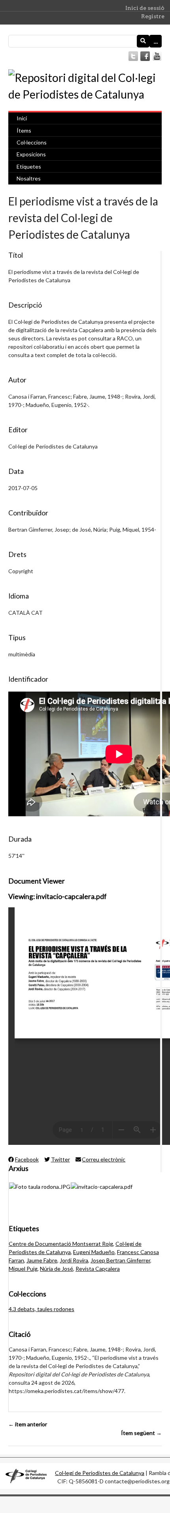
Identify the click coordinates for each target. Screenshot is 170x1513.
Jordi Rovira (74, 1260)
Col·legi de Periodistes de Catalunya (99, 1472)
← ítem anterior (27, 1424)
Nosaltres (29, 178)
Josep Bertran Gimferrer (120, 1260)
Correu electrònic (103, 1159)
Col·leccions (32, 142)
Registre (152, 16)
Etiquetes (29, 166)
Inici (22, 118)
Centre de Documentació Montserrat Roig (61, 1243)
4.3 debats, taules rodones (41, 1309)
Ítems (24, 130)
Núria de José (56, 1268)
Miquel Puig (23, 1268)
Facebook (27, 1159)
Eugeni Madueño (94, 1252)
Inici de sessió (144, 8)
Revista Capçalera (98, 1268)
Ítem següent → (141, 1432)
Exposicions (31, 154)
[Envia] (143, 41)
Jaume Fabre (41, 1260)
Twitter (60, 1159)
